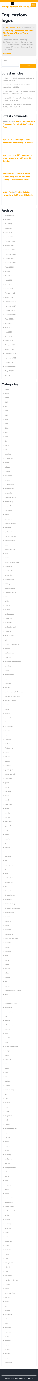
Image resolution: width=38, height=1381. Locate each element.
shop (6, 1180)
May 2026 (8, 228)
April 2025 (8, 284)
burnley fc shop (10, 588)
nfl (6, 1016)
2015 (6, 411)
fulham (7, 757)
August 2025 (9, 267)
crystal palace (9, 675)
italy (6, 830)
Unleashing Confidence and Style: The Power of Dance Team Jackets (18, 33)
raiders (7, 1103)
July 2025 (8, 271)
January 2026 (9, 245)
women (7, 1349)
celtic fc (7, 605)
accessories (9, 458)
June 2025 (8, 276)
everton (7, 713)
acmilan (7, 463)
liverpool (8, 891)
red (6, 1133)
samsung (8, 1155)
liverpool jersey (10, 904)
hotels (7, 809)
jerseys (7, 848)
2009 (7, 398)
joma (6, 852)
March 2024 (9, 341)
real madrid (9, 1124)
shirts (7, 1176)
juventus (8, 856)
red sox (7, 1137)
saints (7, 1150)
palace (7, 1055)
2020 (7, 428)
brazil (7, 558)
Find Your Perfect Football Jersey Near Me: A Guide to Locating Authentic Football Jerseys (16, 177)
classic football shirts (12, 644)
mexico (7, 969)
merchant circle (8, 174)
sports (7, 1232)
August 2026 (9, 215)
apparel (7, 471)
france (7, 752)
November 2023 (10, 358)
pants (7, 1068)
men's (7, 960)
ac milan (8, 454)
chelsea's (8, 631)
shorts (7, 1189)
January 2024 (9, 349)
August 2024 (9, 319)
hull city (7, 813)
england (7, 687)
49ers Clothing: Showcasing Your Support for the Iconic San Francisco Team (19, 124)
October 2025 (9, 258)
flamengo (8, 739)
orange (7, 1051)
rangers (7, 1111)
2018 (6, 419)
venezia (7, 1310)
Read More (7, 53)
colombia (8, 657)
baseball (8, 528)
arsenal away (9, 484)
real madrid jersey (11, 1129)
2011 (6, 402)
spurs (7, 1237)
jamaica (8, 839)
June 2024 (8, 328)
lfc (6, 886)
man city (8, 921)
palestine (8, 1059)
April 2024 (8, 336)
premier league (10, 1090)
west (6, 1323)
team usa (8, 1250)
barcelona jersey (10, 523)
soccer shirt (9, 1198)
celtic (7, 601)
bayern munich (10, 540)
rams (6, 1107)
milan (7, 973)
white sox (8, 1341)
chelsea (7, 610)
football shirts (9, 748)
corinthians (8, 666)
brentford (8, 566)
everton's (8, 718)
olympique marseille (11, 1046)
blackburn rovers (10, 549)
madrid (7, 917)
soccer (7, 1193)
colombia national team (13, 662)
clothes (7, 649)
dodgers (8, 683)
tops (6, 1271)
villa (6, 1319)
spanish (7, 1219)
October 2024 (9, 310)
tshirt (7, 1289)
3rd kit (7, 445)
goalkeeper (9, 770)
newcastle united (10, 1012)
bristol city (8, 575)
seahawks (8, 1159)
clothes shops (9, 653)
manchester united (11, 938)
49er (6, 450)
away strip (8, 510)
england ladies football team (14, 692)
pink (6, 1077)
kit (6, 860)
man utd (8, 930)
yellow (7, 1358)
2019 (6, 424)
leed (6, 873)
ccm (6, 597)
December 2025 (10, 250)
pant (6, 1064)
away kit (8, 506)
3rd (6, 441)
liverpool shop (9, 912)
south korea (9, 1202)
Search (4, 61)
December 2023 (10, 354)
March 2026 (9, 237)
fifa (6, 735)
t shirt (7, 1245)
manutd (7, 947)
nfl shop (7, 1021)
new (6, 999)
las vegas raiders (10, 865)
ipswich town (9, 826)
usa (6, 1306)
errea (7, 709)
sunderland (8, 1241)
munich (7, 986)
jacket (7, 834)
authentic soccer (10, 497)
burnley (7, 584)
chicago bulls (9, 636)
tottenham (8, 1276)
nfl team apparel (10, 1025)
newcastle (8, 1007)
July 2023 (8, 375)
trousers (7, 1284)
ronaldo (7, 1146)
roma (7, 1142)
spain (7, 1215)
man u (7, 925)
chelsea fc (8, 623)
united (7, 1302)
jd (5, 843)
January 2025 (9, 297)
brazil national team (12, 562)
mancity (8, 943)
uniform (7, 1297)
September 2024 (10, 315)
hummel (7, 817)
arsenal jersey (9, 489)
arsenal (7, 480)
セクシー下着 (7, 140)
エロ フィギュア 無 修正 (11, 155)
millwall (7, 977)
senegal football (10, 1168)
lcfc (6, 869)
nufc (6, 1042)
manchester (9, 934)
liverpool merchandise (12, 908)
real (6, 1120)
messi (7, 964)
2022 (6, 437)
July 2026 (8, 220)
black (7, 545)
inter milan (8, 822)
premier (7, 1085)
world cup (8, 1353)
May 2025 (8, 280)
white (7, 1336)
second (7, 1163)
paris (6, 1072)
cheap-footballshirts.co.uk (17, 6)
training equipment (11, 1280)
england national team (12, 696)
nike (6, 1033)
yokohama (8, 1362)
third (6, 1258)
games (7, 761)
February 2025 (10, 293)
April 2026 (8, 232)
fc (5, 722)
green (7, 783)
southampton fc (10, 1211)
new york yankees (11, 1003)
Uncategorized (10, 1293)
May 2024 (8, 332)
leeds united (9, 878)
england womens (10, 705)
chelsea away (9, 614)
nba (6, 995)
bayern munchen (10, 536)
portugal (8, 1081)
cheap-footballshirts (13, 27)
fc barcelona (9, 726)
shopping (8, 1185)
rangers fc (8, 1116)
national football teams (13, 990)
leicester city (9, 882)
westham (8, 1332)
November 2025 (10, 254)
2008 (7, 393)
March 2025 (9, 289)
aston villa (8, 493)
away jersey (9, 502)
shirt (6, 1172)
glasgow (8, 765)
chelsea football (10, 627)
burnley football (10, 592)
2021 (6, 432)
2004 (7, 389)
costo (7, 670)
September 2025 (10, 263)
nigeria (7, 1029)
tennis (7, 1254)
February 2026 (10, 241)
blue (6, 553)
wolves (7, 1345)
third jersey (9, 1263)
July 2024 (8, 323)
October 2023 (9, 362)
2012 (6, 406)
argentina (8, 476)
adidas (7, 467)
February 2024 (10, 345)
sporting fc (8, 1228)
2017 (6, 415)
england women (10, 700)
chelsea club (9, 618)
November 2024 (10, 306)
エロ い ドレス (8, 192)
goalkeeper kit (10, 774)
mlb (6, 982)
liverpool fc (8, 899)
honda (7, 796)
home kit (8, 791)
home (7, 787)
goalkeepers (9, 778)
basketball (8, 532)
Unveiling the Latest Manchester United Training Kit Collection (17, 158)
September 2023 (10, 367)
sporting (8, 1224)
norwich (7, 1038)
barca (7, 514)
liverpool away (10, 895)
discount (8, 679)
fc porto (7, 731)
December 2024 (10, 302)
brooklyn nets (9, 579)
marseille (8, 951)
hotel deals (8, 804)
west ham (8, 1327)
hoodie (7, 800)
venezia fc (8, 1315)
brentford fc (9, 571)
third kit (7, 1267)
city (6, 640)
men (6, 956)
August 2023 (9, 371)
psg (6, 1094)
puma (7, 1098)
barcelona (8, 519)
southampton (9, 1206)
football (7, 744)
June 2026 (8, 224)
